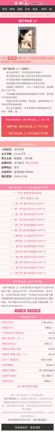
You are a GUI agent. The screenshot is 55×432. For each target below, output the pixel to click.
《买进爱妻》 (7, 365)
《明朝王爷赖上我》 (11, 349)
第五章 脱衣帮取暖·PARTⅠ (30, 246)
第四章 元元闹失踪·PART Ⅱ (30, 241)
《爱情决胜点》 (9, 343)
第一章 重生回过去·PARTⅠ (29, 203)
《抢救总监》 (7, 381)
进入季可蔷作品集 (27, 386)
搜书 (44, 9)
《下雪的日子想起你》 (12, 333)
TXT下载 (20, 311)
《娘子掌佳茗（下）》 (12, 338)
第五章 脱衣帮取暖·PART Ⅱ (30, 251)
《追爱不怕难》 (9, 375)
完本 (27, 9)
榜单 (12, 9)
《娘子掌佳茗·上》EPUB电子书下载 (27, 133)
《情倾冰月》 (7, 327)
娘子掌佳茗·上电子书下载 (27, 281)
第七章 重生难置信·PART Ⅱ (30, 273)
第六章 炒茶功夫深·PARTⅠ (30, 257)
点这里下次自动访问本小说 (13, 412)
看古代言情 (32, 163)
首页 (4, 9)
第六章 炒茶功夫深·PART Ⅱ (30, 262)
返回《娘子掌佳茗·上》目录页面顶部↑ (27, 395)
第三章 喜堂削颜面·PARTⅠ (29, 225)
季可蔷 (12, 58)
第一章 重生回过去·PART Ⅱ (30, 209)
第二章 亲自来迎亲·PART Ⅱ (30, 219)
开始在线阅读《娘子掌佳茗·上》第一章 (28, 119)
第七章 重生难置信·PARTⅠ (30, 267)
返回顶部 (35, 427)
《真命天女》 (7, 322)
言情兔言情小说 (46, 399)
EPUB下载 (33, 311)
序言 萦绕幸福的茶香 (29, 193)
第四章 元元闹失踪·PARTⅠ (29, 235)
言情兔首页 (18, 15)
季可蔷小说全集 (34, 15)
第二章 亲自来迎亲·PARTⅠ (29, 214)
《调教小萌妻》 (9, 370)
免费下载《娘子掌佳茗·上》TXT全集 (27, 126)
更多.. (36, 9)
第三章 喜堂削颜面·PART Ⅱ (30, 230)
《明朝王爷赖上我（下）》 (15, 354)
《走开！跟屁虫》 (10, 359)
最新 (19, 9)
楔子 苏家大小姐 (29, 198)
